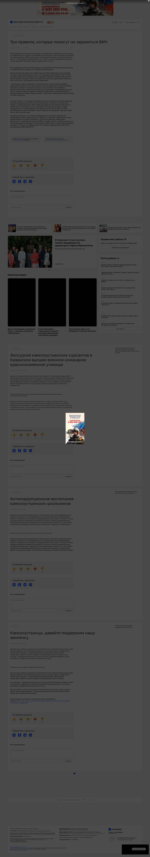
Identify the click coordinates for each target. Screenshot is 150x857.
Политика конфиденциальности (19, 850)
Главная (13, 27)
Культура (15, 626)
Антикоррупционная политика (18, 846)
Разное (91, 800)
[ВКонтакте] (14, 181)
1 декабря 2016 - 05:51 (15, 509)
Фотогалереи (69, 800)
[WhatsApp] (30, 181)
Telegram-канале (19, 140)
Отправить (68, 207)
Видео (78, 800)
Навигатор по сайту (46, 27)
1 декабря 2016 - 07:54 (15, 47)
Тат (121, 22)
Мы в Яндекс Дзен (139, 849)
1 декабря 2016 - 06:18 (15, 370)
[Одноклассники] (19, 181)
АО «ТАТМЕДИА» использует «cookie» (20, 848)
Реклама (34, 27)
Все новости (120, 329)
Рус (113, 22)
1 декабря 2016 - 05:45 (15, 643)
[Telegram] (25, 181)
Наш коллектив (23, 27)
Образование (16, 349)
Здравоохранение (18, 35)
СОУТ (84, 800)
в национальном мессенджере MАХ (57, 140)
